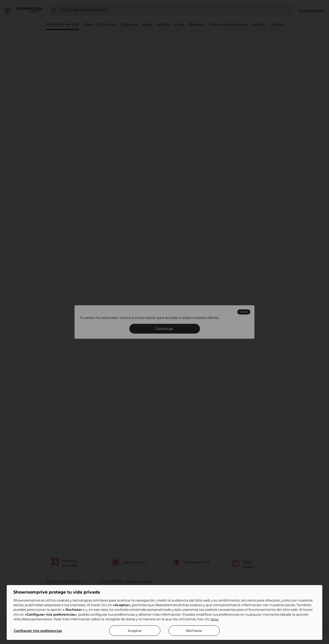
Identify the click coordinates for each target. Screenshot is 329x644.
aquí (214, 619)
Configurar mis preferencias (38, 631)
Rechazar (194, 630)
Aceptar (135, 630)
